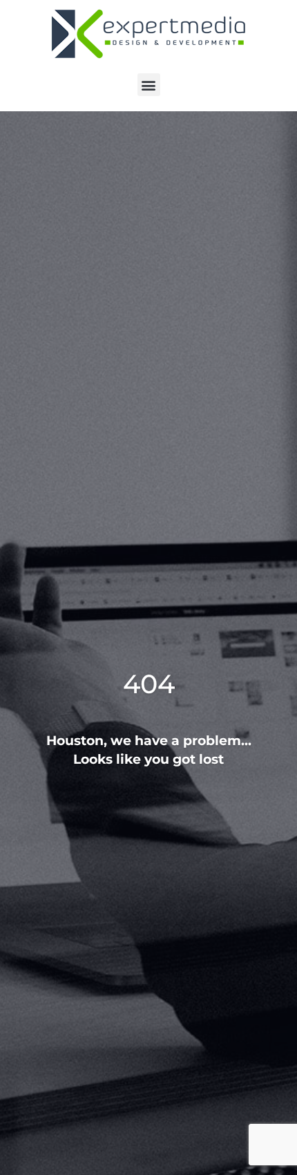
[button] (148, 84)
